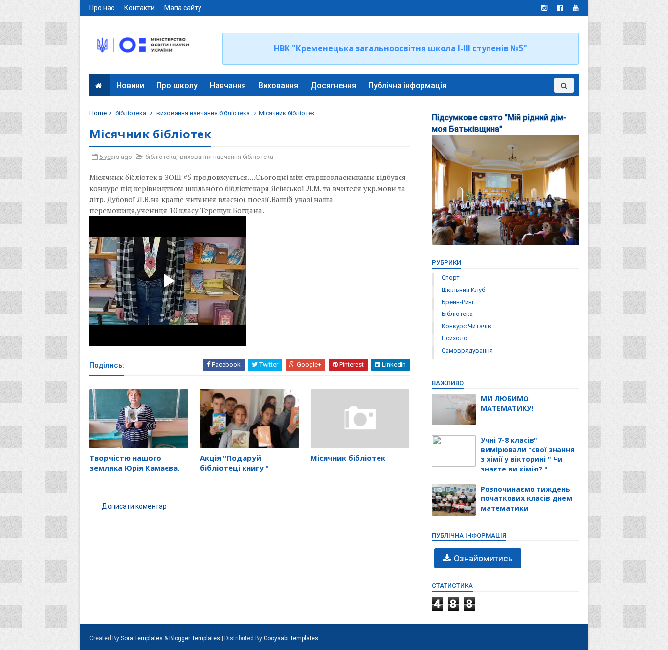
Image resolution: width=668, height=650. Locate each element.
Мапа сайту (182, 8)
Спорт (451, 277)
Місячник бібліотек (348, 458)
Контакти (139, 8)
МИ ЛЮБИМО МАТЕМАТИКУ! (507, 403)
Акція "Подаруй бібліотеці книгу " (234, 462)
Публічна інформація (407, 85)
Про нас (101, 8)
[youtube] (576, 8)
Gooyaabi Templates (291, 638)
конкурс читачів (466, 326)
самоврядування (467, 350)
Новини (130, 85)
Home (98, 113)
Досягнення (333, 85)
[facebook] (560, 8)
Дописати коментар (134, 506)
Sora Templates (142, 638)
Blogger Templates (194, 638)
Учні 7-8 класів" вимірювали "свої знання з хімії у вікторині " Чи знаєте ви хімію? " (528, 454)
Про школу (177, 85)
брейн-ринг (458, 302)
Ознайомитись (483, 558)
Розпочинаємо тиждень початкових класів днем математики (526, 498)
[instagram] (544, 8)
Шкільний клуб (463, 289)
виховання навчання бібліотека (203, 113)
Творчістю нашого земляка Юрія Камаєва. (134, 462)
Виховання (278, 85)
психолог (456, 338)
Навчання (228, 85)
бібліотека (130, 113)
